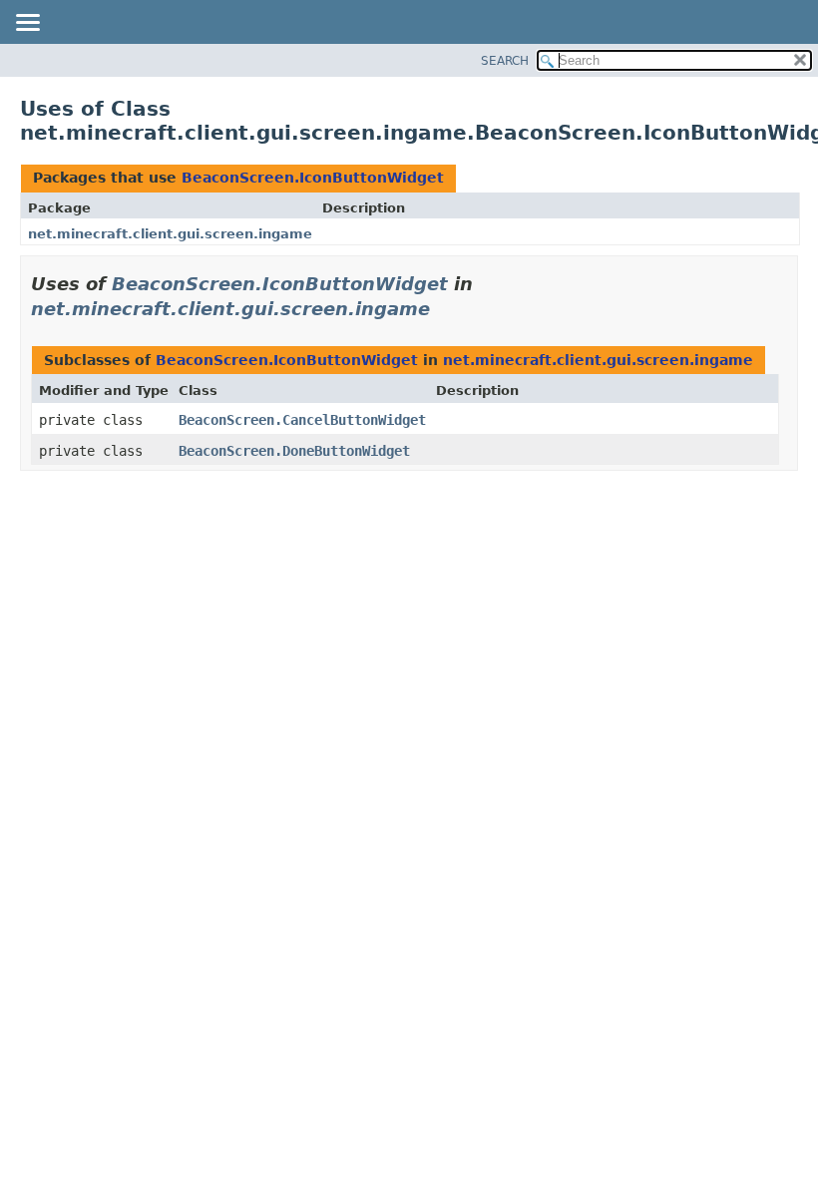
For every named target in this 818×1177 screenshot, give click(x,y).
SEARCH (505, 61)
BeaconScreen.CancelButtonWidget (302, 420)
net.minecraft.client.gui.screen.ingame (170, 233)
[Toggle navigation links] (27, 24)
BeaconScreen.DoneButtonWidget (294, 451)
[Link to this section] (444, 308)
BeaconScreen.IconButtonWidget (313, 178)
